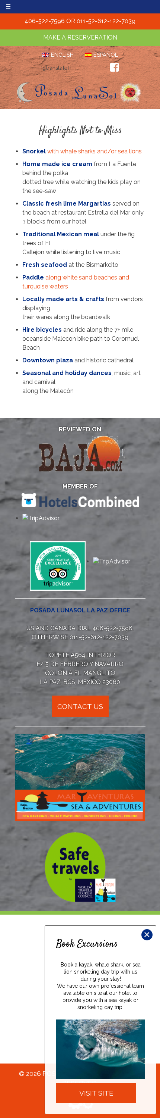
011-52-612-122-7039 (106, 21)
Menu (22, 6)
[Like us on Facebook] (114, 68)
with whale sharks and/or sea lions (82, 151)
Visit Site (96, 1093)
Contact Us (80, 706)
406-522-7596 (45, 21)
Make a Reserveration (80, 37)
